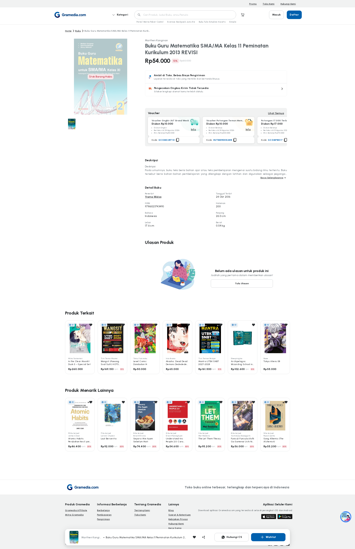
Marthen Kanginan (156, 40)
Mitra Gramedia (74, 514)
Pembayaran (104, 514)
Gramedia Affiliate (76, 510)
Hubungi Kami (288, 4)
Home (68, 31)
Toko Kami (268, 4)
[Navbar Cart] (242, 14)
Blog (171, 510)
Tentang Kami (142, 510)
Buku (78, 31)
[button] (216, 89)
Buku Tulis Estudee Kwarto (212, 22)
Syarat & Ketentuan (179, 514)
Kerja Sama (175, 528)
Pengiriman (103, 519)
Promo (253, 4)
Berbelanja (103, 510)
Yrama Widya (153, 196)
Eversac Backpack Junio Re (181, 22)
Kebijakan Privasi (178, 519)
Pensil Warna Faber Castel (149, 22)
